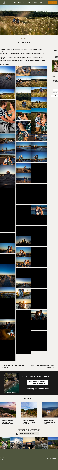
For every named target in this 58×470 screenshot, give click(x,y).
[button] (7, 77)
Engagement (23, 38)
